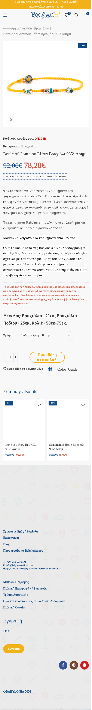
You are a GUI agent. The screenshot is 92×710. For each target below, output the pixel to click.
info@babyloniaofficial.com (19, 565)
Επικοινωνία (11, 537)
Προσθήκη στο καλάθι (47, 357)
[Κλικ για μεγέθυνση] (11, 119)
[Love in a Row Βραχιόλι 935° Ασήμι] (24, 420)
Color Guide (67, 369)
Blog (6, 544)
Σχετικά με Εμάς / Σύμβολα (20, 531)
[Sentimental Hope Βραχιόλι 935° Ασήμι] (68, 420)
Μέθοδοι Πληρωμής (16, 582)
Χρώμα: (8, 335)
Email (6, 631)
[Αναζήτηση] (76, 15)
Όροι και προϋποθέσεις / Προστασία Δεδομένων (34, 601)
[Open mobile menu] (5, 15)
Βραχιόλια (41, 28)
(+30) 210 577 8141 (16, 561)
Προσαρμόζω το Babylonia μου (23, 550)
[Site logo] (45, 15)
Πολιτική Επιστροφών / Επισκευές (25, 588)
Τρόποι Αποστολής (15, 594)
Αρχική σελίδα (21, 28)
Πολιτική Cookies (14, 607)
